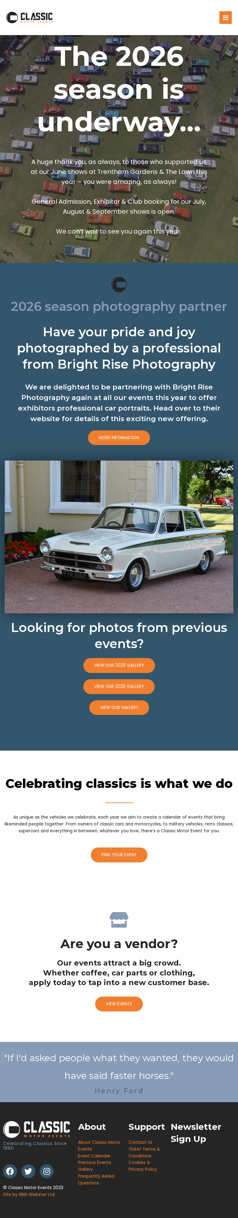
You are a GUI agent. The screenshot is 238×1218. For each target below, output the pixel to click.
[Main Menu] (225, 17)
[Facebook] (10, 1171)
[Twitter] (28, 1171)
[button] (119, 437)
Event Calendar (94, 1156)
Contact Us (140, 1142)
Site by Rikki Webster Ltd (29, 1195)
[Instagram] (47, 1171)
